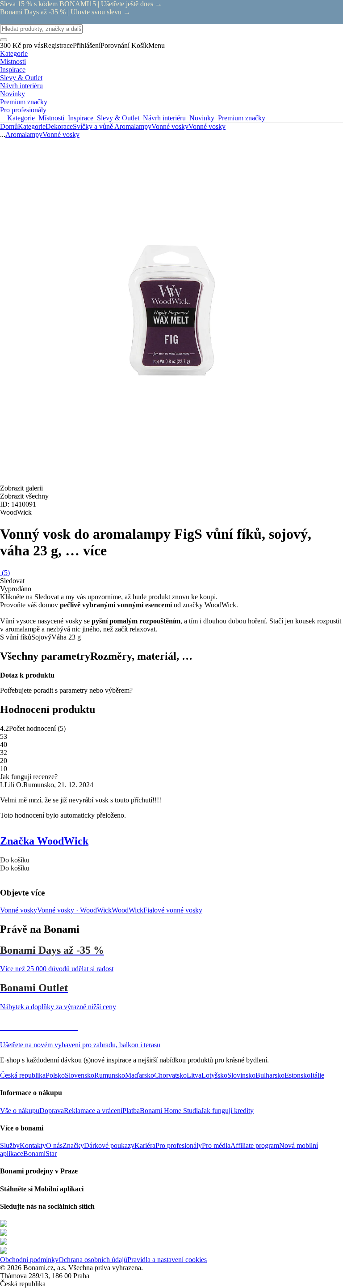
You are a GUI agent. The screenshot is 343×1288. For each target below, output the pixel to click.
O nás (54, 1145)
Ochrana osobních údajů (93, 1259)
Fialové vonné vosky (172, 910)
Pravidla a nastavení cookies (167, 1259)
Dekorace (59, 126)
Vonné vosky (207, 126)
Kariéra (144, 1145)
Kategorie (32, 126)
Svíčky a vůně (93, 126)
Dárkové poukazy (109, 1145)
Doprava (51, 1110)
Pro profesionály (178, 1145)
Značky (73, 1145)
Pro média (216, 1145)
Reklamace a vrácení (93, 1110)
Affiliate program (254, 1145)
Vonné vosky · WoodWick (74, 910)
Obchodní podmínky (29, 1259)
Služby (10, 1145)
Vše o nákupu (19, 1110)
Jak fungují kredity (227, 1110)
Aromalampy (132, 126)
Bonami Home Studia (170, 1110)
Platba (131, 1110)
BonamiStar (40, 1153)
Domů (9, 126)
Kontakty (33, 1145)
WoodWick (127, 910)
